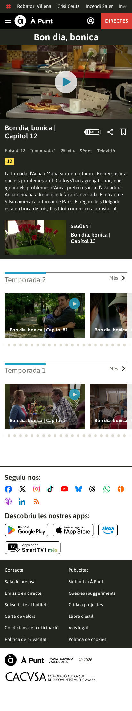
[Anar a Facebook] (9, 489)
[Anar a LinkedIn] (23, 501)
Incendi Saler (99, 6)
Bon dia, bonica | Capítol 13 (90, 238)
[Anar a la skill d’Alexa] (108, 530)
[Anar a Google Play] (26, 530)
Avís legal (78, 627)
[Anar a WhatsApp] (108, 489)
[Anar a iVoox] (122, 489)
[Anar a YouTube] (65, 489)
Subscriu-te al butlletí (26, 604)
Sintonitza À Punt (86, 581)
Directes (116, 21)
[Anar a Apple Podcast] (9, 501)
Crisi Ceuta (68, 6)
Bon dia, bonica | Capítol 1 (37, 420)
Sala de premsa (20, 581)
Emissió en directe (23, 593)
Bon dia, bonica (66, 36)
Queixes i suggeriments (92, 593)
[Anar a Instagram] (38, 489)
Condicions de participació (32, 627)
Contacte (14, 570)
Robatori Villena (34, 6)
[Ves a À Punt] (33, 21)
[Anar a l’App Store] (73, 530)
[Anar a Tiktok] (51, 489)
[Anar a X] (24, 489)
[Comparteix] (110, 132)
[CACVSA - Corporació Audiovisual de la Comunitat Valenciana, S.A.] (51, 676)
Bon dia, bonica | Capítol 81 (39, 329)
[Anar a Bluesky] (80, 489)
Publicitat (78, 570)
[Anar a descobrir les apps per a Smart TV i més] (33, 547)
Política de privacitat (26, 639)
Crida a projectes (86, 604)
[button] (3, 345)
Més (113, 278)
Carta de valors (20, 616)
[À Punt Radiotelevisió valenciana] (39, 660)
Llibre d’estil (81, 616)
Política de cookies (87, 639)
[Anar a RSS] (38, 501)
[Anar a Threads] (94, 489)
